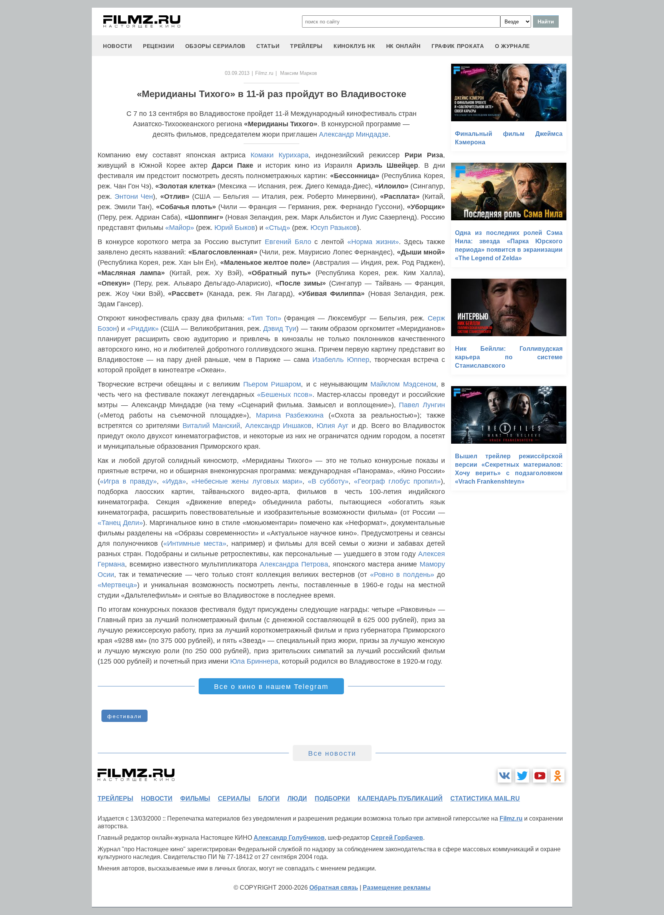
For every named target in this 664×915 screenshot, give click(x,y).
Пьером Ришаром (272, 384)
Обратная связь (333, 887)
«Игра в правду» (128, 481)
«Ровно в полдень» (402, 574)
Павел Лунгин (422, 405)
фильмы (195, 798)
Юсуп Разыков (333, 227)
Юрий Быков (234, 227)
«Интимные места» (194, 543)
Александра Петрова (294, 564)
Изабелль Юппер (340, 359)
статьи (267, 46)
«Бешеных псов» (284, 394)
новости (117, 46)
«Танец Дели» (120, 523)
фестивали (124, 716)
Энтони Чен (134, 196)
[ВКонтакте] (504, 776)
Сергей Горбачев (397, 837)
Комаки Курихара (280, 155)
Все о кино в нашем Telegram (271, 686)
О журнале (512, 46)
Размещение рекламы (397, 887)
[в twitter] (522, 776)
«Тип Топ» (264, 318)
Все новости (332, 753)
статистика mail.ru (485, 798)
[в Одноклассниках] (557, 776)
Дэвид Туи (279, 328)
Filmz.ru (264, 73)
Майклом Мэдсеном (403, 384)
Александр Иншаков (278, 425)
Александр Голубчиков (289, 837)
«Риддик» (143, 328)
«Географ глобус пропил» (397, 481)
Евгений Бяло (288, 242)
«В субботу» (328, 481)
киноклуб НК (354, 46)
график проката (458, 46)
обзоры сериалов (215, 46)
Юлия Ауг (333, 425)
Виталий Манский (212, 425)
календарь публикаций (400, 798)
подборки (332, 798)
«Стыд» (277, 227)
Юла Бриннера (254, 661)
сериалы (234, 798)
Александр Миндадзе (353, 134)
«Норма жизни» (373, 242)
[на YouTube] (540, 776)
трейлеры (306, 46)
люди (297, 798)
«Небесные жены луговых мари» (246, 481)
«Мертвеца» (117, 585)
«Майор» (179, 227)
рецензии (158, 46)
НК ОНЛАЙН (403, 46)
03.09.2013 (237, 73)
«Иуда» (174, 481)
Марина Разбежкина (290, 415)
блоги (269, 798)
